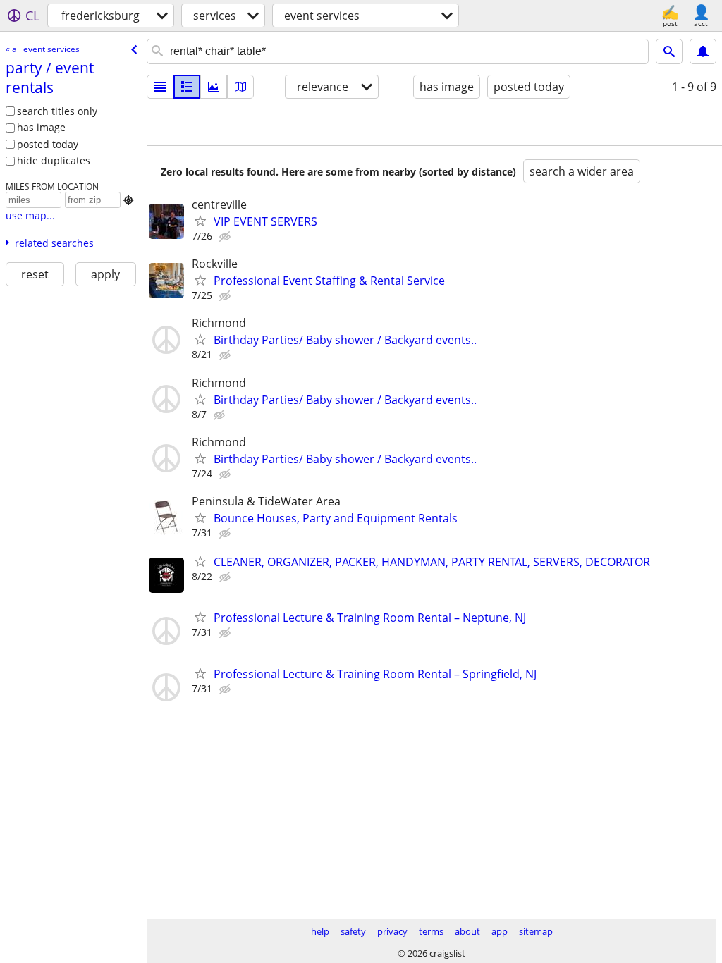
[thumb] (186, 87)
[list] (160, 87)
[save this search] (703, 51)
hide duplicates (53, 160)
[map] (240, 87)
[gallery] (213, 87)
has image (41, 127)
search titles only (57, 111)
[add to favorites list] (200, 220)
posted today (47, 144)
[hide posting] (226, 237)
